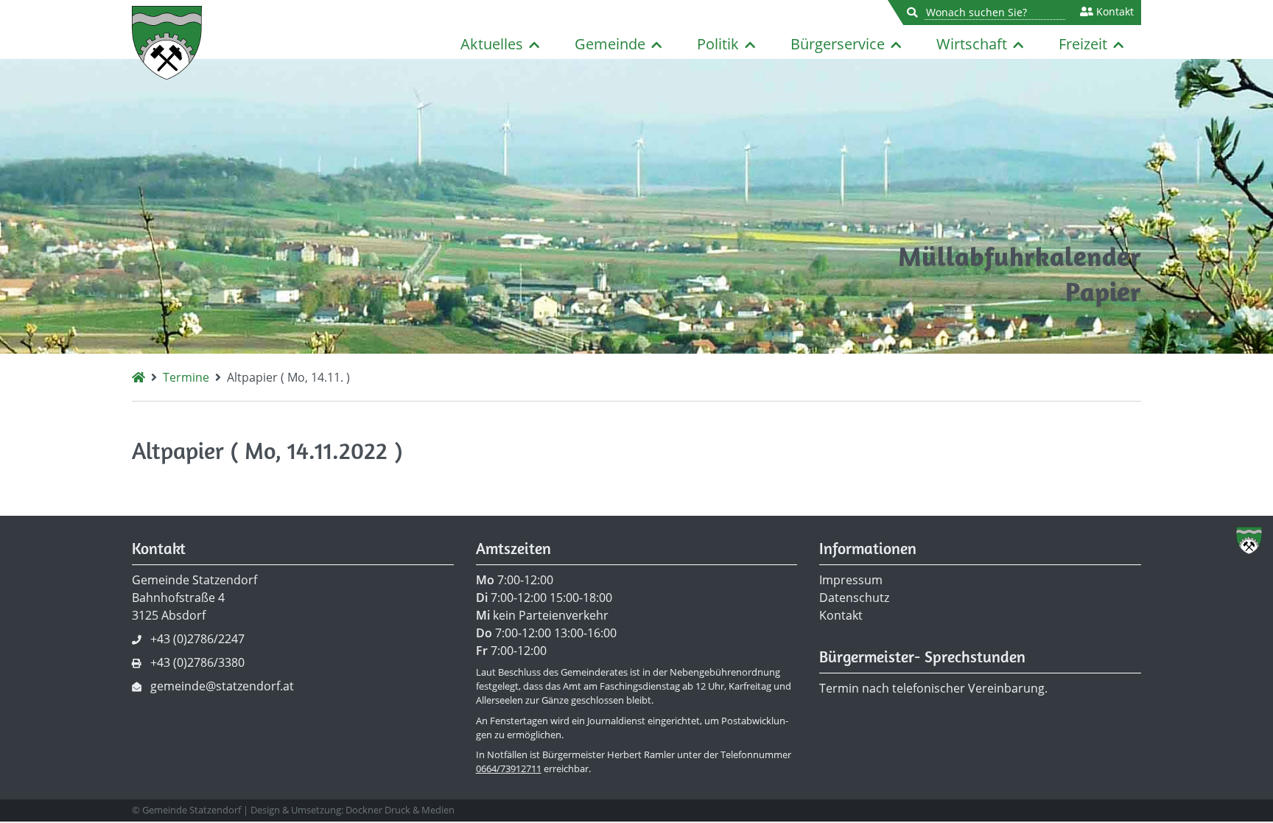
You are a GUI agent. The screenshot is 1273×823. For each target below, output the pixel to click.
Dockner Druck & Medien (400, 809)
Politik (718, 44)
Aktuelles (491, 44)
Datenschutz (854, 597)
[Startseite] (138, 377)
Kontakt (1113, 12)
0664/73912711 (508, 768)
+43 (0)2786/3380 (197, 662)
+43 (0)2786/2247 (197, 639)
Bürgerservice (837, 44)
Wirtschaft (971, 44)
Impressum (851, 580)
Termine (186, 377)
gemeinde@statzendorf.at (222, 686)
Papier (1103, 291)
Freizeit (1083, 44)
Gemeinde (610, 44)
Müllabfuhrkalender (1019, 256)
